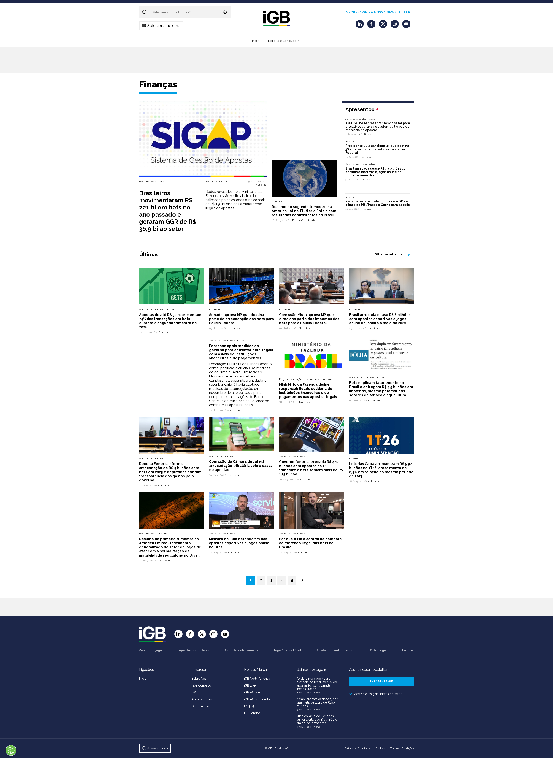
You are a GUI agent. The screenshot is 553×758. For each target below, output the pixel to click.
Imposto (350, 141)
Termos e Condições (402, 748)
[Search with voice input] (225, 12)
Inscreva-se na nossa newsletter (377, 12)
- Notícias (261, 183)
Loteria (354, 458)
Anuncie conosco (204, 699)
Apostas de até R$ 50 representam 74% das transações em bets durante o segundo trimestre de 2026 (170, 321)
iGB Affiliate (252, 692)
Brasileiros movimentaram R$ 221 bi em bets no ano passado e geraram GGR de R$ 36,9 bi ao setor (167, 211)
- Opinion (304, 552)
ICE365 (249, 706)
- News (316, 692)
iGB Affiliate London (258, 699)
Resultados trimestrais (154, 533)
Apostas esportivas (152, 458)
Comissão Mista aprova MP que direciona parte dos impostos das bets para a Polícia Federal (309, 319)
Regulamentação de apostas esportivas (305, 379)
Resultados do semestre (360, 164)
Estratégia (378, 650)
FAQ (194, 692)
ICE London (252, 713)
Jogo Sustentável (287, 650)
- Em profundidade (303, 220)
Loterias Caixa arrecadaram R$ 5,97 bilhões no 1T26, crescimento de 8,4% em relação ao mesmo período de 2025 (381, 470)
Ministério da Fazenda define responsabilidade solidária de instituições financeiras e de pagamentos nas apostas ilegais (308, 390)
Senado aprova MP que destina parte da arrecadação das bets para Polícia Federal (241, 319)
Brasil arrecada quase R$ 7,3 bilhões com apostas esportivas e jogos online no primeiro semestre (376, 172)
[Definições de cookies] (11, 750)
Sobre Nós (199, 678)
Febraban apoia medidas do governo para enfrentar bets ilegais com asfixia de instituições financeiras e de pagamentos (241, 352)
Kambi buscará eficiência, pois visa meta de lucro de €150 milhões (318, 702)
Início (255, 41)
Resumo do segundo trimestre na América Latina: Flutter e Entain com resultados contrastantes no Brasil (304, 211)
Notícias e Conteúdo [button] (282, 41)
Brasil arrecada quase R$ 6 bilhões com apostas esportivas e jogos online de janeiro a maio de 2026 (380, 319)
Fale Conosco (201, 685)
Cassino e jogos (151, 650)
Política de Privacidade (358, 748)
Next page (302, 580)
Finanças (278, 201)
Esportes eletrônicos (241, 650)
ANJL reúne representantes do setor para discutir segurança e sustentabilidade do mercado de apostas (377, 126)
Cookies (380, 748)
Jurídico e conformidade (360, 119)
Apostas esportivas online (156, 309)
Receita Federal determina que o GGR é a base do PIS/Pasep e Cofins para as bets (377, 203)
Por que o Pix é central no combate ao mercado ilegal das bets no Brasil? (310, 543)
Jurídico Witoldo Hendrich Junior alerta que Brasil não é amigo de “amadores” (317, 719)
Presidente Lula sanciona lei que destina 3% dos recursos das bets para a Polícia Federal (377, 149)
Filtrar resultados (388, 254)
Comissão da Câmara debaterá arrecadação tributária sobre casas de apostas (240, 466)
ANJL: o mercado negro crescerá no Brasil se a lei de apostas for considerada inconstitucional (317, 684)
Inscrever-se (381, 681)
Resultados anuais (151, 181)
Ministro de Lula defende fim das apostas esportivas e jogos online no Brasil (239, 543)
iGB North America (257, 678)
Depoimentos (201, 706)
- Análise (162, 332)
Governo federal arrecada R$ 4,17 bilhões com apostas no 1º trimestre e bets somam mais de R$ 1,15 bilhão (311, 468)
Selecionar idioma (163, 25)
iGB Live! (250, 685)
